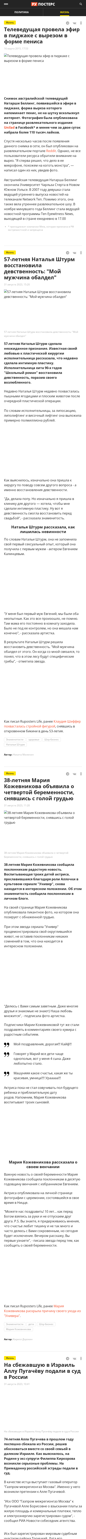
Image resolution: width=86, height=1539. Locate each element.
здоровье (33, 739)
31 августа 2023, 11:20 (17, 805)
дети (31, 1324)
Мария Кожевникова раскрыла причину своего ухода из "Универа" (42, 1311)
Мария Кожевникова (18, 1329)
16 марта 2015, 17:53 (16, 48)
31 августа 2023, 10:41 (17, 1384)
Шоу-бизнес (51, 739)
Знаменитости (14, 739)
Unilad (9, 127)
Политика (21, 12)
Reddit (51, 151)
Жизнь (64, 12)
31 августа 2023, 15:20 (17, 284)
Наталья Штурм (15, 744)
